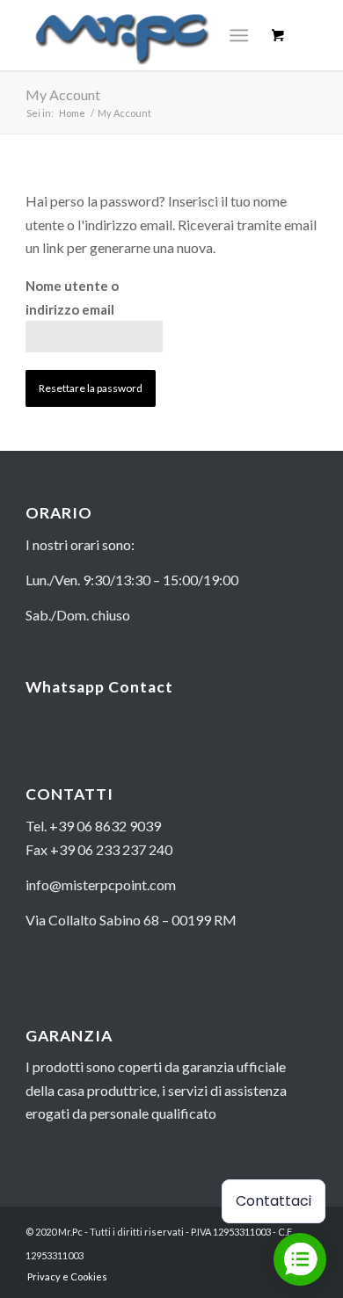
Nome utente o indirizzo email (72, 297)
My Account (63, 94)
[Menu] (239, 35)
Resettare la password (90, 388)
